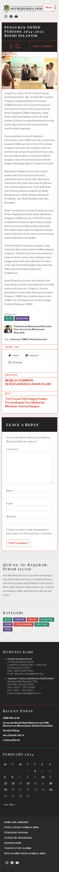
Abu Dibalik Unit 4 (13, 735)
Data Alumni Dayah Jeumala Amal (25, 853)
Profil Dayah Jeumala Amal (21, 827)
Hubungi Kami (12, 843)
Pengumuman (23, 624)
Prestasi (42, 624)
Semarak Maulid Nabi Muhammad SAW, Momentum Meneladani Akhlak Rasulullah (28, 724)
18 (50, 783)
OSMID (24, 339)
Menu (49, 7)
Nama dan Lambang (16, 822)
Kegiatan (22, 318)
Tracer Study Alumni (17, 848)
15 (28, 783)
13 (13, 783)
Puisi (8, 629)
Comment (12, 449)
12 (5, 783)
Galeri (32, 619)
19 (5, 789)
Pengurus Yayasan (16, 832)
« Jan (5, 804)
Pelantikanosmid (38, 339)
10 (43, 777)
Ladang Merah (11, 740)
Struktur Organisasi (18, 838)
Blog (9, 318)
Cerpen (19, 619)
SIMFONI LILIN (11, 718)
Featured (15, 339)
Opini (8, 624)
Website (11, 516)
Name (10, 490)
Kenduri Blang (11, 730)
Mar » (12, 804)
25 (50, 789)
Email (9, 503)
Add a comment (43, 46)
